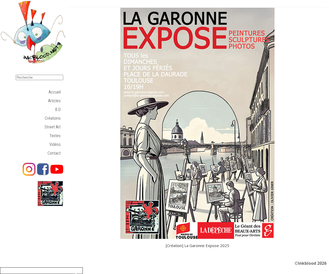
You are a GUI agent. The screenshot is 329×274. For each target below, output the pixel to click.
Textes (55, 135)
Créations (53, 118)
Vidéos (55, 144)
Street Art (52, 127)
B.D (58, 109)
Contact (54, 153)
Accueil (55, 92)
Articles (54, 100)
